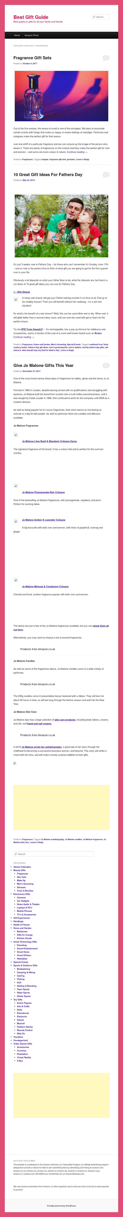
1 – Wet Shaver (21, 292)
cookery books (20, 347)
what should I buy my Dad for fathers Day (40, 350)
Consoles (21, 1050)
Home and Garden (42, 344)
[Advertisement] (61, 807)
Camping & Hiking (26, 972)
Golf (19, 982)
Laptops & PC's (24, 907)
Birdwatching (23, 968)
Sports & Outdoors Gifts (25, 965)
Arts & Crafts (23, 1006)
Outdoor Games (25, 1026)
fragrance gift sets (57, 159)
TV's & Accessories (26, 914)
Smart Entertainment (27, 948)
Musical (21, 1023)
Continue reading (77, 151)
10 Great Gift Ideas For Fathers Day (47, 174)
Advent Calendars (22, 866)
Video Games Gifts (22, 1043)
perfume (71, 159)
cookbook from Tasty (98, 344)
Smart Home (23, 951)
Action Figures (24, 1002)
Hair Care (21, 876)
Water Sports (23, 992)
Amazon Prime (31, 35)
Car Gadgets (23, 900)
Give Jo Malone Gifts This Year (43, 365)
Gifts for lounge (25, 934)
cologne (44, 159)
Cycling (21, 975)
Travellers (18, 1036)
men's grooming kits (58, 347)
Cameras (21, 897)
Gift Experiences (21, 917)
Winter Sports (24, 996)
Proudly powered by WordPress (61, 1205)
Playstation (22, 1053)
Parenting (22, 945)
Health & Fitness (21, 924)
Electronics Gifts (21, 894)
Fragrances (27, 159)
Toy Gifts (17, 999)
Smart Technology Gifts (25, 941)
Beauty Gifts (19, 870)
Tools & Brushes (25, 890)
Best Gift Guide (30, 16)
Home (17, 35)
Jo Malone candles (73, 839)
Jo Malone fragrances (93, 839)
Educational (23, 1013)
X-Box (20, 1060)
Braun (98, 333)
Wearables (22, 958)
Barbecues (22, 931)
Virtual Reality (24, 1057)
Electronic (22, 1016)
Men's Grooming (58, 344)
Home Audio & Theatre (28, 904)
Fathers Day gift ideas (38, 347)
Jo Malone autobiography (52, 839)
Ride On (21, 1033)
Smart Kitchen (24, 955)
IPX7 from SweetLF (32, 329)
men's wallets (75, 347)
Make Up (21, 880)
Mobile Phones (24, 910)
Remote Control (25, 1030)
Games (20, 1019)
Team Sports (23, 989)
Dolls (19, 1009)
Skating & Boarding (26, 985)
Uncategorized (20, 1040)
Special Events (74, 344)
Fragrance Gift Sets (32, 58)
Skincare (21, 887)
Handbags (18, 921)
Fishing (21, 979)
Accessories (23, 1047)
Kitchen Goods (24, 938)
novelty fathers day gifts (93, 347)
